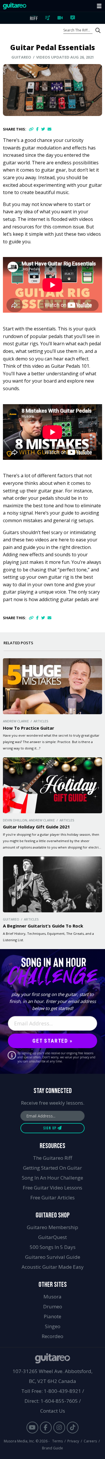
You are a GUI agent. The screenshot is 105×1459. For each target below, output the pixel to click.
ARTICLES (72, 18)
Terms (57, 1441)
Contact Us (52, 1410)
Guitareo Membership (52, 1227)
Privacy (73, 1441)
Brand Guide (52, 1448)
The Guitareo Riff (52, 1157)
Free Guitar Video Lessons (52, 1187)
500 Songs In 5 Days (53, 1247)
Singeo (52, 1326)
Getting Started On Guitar (52, 1167)
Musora (52, 1296)
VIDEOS (60, 18)
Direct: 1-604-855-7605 (51, 1401)
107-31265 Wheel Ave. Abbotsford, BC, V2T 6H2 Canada (52, 1376)
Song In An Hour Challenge (52, 1177)
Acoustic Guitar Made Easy (53, 1266)
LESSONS (47, 18)
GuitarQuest (52, 1237)
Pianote (52, 1316)
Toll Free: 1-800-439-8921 (51, 1391)
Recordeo (52, 1336)
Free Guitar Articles (52, 1197)
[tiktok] (72, 1427)
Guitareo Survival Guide (52, 1257)
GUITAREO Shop (53, 1215)
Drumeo (52, 1306)
